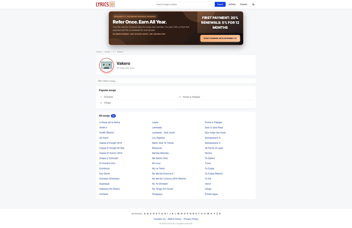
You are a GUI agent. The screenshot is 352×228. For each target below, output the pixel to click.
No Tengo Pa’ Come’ (162, 188)
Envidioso (104, 168)
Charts (243, 4)
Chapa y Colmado (108, 158)
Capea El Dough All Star (112, 148)
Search (220, 4)
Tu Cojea (209, 168)
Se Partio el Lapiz (214, 148)
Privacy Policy (191, 219)
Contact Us (160, 219)
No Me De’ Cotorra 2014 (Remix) (169, 178)
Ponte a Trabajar (213, 122)
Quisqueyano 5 (212, 142)
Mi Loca (156, 163)
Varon (208, 183)
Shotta (208, 153)
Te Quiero (210, 158)
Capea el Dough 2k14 (110, 142)
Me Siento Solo (160, 158)
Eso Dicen (104, 173)
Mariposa (157, 148)
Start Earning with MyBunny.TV (220, 38)
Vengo (208, 188)
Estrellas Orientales (109, 178)
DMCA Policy (175, 219)
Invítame (103, 194)
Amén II (103, 127)
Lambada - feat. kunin (163, 132)
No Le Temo (158, 168)
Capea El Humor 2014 (110, 153)
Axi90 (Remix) (106, 132)
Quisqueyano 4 (212, 137)
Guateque (104, 183)
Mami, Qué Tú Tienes (163, 142)
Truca (208, 163)
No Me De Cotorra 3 (162, 173)
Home (98, 51)
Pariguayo (157, 194)
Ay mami (103, 137)
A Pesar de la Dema (109, 122)
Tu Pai (208, 178)
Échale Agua (211, 194)
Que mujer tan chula (215, 132)
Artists (232, 4)
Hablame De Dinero (109, 188)
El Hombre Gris (107, 163)
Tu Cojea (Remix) (214, 173)
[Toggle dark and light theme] (253, 4)
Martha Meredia (160, 153)
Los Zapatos (158, 137)
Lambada (157, 127)
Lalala (155, 122)
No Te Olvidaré (160, 183)
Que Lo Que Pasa (214, 127)
